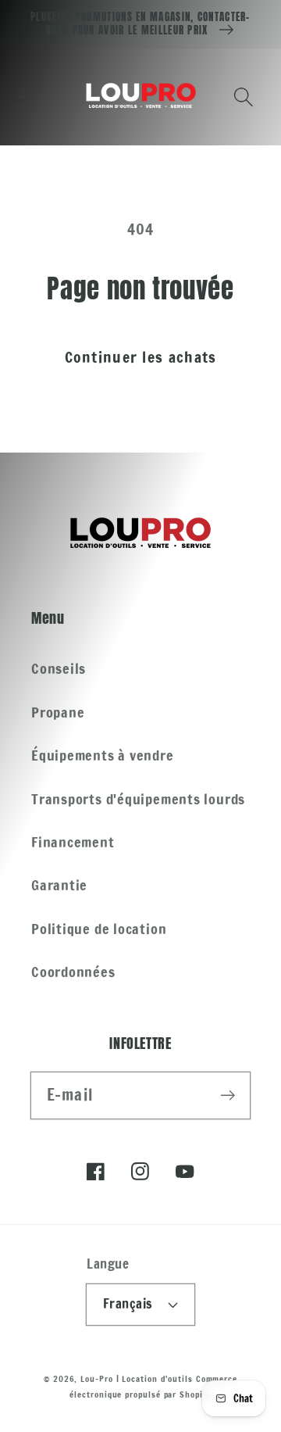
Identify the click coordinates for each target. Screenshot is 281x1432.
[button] (25, 96)
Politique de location (98, 928)
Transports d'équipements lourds (138, 799)
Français (128, 1303)
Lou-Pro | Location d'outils (136, 1379)
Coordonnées (73, 971)
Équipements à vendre (102, 755)
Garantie (59, 885)
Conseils (58, 668)
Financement (73, 842)
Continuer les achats (141, 356)
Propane (57, 712)
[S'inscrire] (227, 1094)
